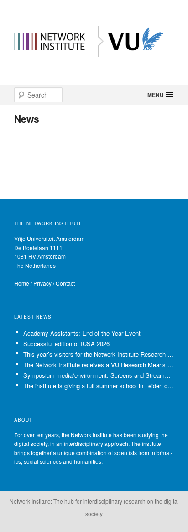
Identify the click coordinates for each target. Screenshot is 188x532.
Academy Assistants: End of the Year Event (82, 333)
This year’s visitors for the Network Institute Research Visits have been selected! (98, 354)
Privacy (42, 283)
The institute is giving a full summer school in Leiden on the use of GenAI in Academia (98, 385)
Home (21, 283)
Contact (65, 283)
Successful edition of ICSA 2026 (66, 343)
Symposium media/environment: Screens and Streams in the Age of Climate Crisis (98, 375)
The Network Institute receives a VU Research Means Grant (98, 364)
